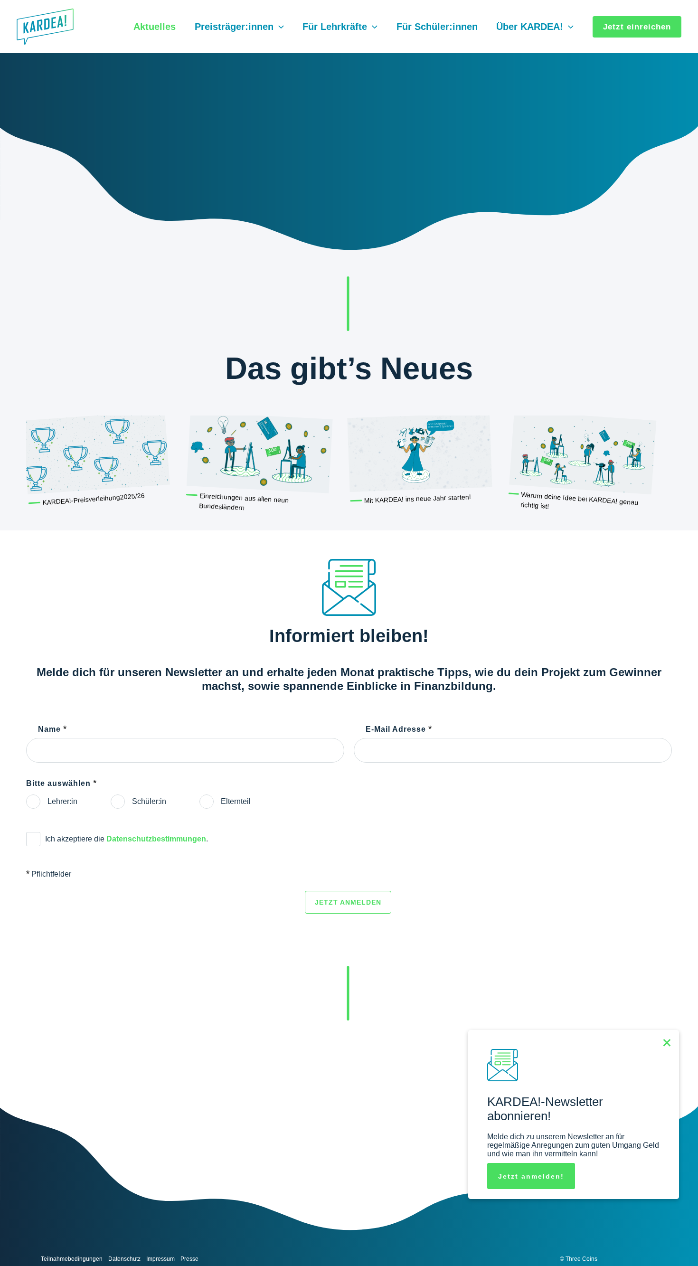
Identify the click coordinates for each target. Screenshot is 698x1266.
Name (52, 729)
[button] (279, 26)
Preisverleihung (96, 498)
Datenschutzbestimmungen (156, 839)
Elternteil (236, 801)
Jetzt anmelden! (531, 1176)
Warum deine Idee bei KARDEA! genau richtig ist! (579, 500)
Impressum (160, 1259)
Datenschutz (124, 1259)
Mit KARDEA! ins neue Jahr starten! (417, 498)
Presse (189, 1259)
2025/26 (132, 496)
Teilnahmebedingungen (72, 1259)
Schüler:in (149, 801)
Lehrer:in (62, 801)
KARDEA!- (58, 501)
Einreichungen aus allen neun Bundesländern (244, 501)
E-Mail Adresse (399, 729)
